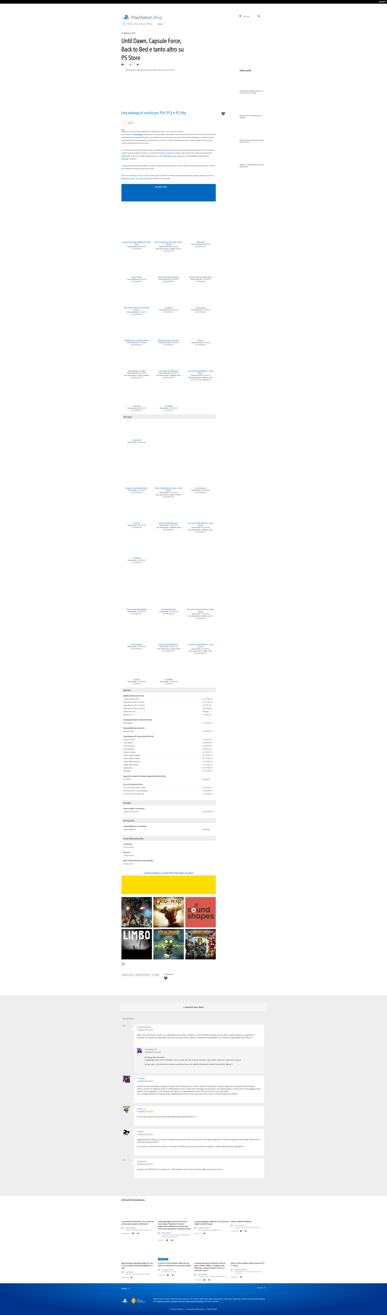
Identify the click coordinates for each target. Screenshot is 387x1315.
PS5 (124, 24)
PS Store (142, 24)
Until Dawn (138, 134)
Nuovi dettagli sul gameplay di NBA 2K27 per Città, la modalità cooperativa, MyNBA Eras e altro (137, 1265)
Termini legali (212, 1309)
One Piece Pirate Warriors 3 (169, 371)
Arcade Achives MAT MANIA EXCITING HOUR (136, 243)
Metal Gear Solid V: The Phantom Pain (135, 178)
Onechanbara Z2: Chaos (136, 371)
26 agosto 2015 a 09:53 (145, 1111)
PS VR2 (130, 24)
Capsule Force (169, 150)
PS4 (135, 24)
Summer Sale (127, 166)
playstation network (127, 975)
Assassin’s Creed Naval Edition (137, 488)
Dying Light (136, 440)
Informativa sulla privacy (195, 1309)
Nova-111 (155, 156)
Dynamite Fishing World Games (200, 277)
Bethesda (124, 159)
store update (155, 975)
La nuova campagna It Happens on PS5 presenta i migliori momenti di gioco (211, 1222)
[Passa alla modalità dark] (240, 16)
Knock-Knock (200, 307)
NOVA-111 (136, 523)
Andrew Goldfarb (241, 1269)
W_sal (130, 123)
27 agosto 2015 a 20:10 (145, 1134)
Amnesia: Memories (168, 609)
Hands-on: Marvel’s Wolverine (241, 1221)
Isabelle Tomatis (204, 1228)
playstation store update (142, 975)
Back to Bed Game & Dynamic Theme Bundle (168, 243)
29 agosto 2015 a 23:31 (145, 1164)
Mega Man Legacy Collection (174, 156)
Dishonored (202, 156)
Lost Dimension (200, 488)
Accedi (247, 16)
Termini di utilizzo (176, 1309)
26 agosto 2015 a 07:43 (145, 1081)
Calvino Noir (125, 156)
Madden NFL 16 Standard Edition (137, 340)
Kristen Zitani (239, 1225)
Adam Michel (202, 1274)
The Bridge (169, 406)
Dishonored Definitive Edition (168, 277)
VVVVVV (137, 679)
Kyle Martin (129, 1272)
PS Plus (149, 24)
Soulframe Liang (167, 1269)
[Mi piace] (138, 1233)
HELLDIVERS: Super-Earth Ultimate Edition (136, 308)
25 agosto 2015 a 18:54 (145, 1029)
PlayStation (146, 17)
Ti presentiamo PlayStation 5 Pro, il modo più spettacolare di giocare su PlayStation (137, 1222)
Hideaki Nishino (131, 1228)
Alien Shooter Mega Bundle (137, 609)
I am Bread (168, 307)
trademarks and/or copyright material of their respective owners (180, 1301)
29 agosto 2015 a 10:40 (153, 1052)
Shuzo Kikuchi (166, 1233)
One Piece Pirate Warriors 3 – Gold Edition (200, 372)
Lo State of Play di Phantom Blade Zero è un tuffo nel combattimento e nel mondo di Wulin (174, 1264)
